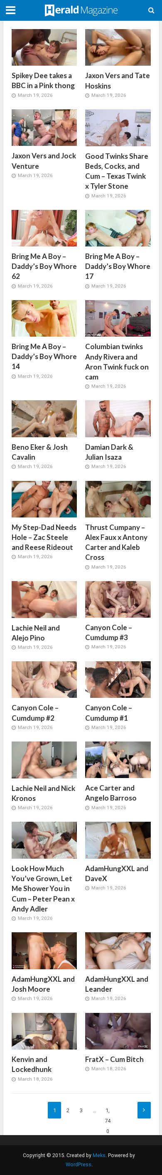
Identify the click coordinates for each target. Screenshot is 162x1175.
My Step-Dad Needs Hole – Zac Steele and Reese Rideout (44, 537)
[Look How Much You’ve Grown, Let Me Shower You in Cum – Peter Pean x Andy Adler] (44, 840)
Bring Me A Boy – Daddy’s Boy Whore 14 (44, 356)
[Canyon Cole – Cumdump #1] (118, 679)
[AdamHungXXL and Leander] (118, 950)
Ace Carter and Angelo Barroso (111, 792)
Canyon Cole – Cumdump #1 (108, 712)
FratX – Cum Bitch (114, 1059)
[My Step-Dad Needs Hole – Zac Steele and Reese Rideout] (44, 499)
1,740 (107, 1112)
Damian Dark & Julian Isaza (109, 452)
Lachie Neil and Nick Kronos (43, 793)
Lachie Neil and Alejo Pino (36, 632)
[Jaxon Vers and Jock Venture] (44, 127)
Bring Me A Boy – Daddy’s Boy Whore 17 (117, 266)
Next (144, 1110)
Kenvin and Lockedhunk (32, 1064)
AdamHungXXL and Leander (116, 984)
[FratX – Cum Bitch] (118, 1031)
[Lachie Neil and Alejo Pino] (44, 599)
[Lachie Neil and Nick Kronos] (44, 759)
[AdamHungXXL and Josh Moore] (44, 950)
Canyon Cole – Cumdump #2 (35, 712)
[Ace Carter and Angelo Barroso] (118, 759)
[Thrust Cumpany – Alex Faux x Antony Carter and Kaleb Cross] (118, 499)
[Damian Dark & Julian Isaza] (118, 418)
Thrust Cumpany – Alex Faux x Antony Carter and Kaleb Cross (116, 542)
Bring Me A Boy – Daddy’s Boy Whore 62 (44, 266)
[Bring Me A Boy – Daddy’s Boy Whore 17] (118, 228)
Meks (99, 1155)
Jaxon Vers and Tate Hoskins (117, 80)
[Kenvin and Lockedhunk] (44, 1031)
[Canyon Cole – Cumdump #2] (44, 679)
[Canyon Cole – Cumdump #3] (118, 599)
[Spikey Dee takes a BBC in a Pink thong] (44, 47)
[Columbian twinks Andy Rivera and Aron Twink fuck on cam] (118, 318)
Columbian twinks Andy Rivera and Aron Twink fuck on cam (117, 361)
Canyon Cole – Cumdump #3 (108, 632)
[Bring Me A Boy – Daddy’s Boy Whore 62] (44, 228)
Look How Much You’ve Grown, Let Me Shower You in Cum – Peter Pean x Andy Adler (43, 888)
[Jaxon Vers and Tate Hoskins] (118, 47)
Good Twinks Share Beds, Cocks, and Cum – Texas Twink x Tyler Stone (116, 171)
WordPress (78, 1164)
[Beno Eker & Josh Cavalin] (44, 418)
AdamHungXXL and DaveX (116, 873)
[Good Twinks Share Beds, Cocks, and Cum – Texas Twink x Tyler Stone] (118, 127)
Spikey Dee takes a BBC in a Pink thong (43, 80)
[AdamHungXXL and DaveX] (118, 840)
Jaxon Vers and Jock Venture (44, 160)
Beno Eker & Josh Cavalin (40, 452)
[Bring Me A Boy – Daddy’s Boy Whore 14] (44, 318)
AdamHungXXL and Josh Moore (43, 984)
